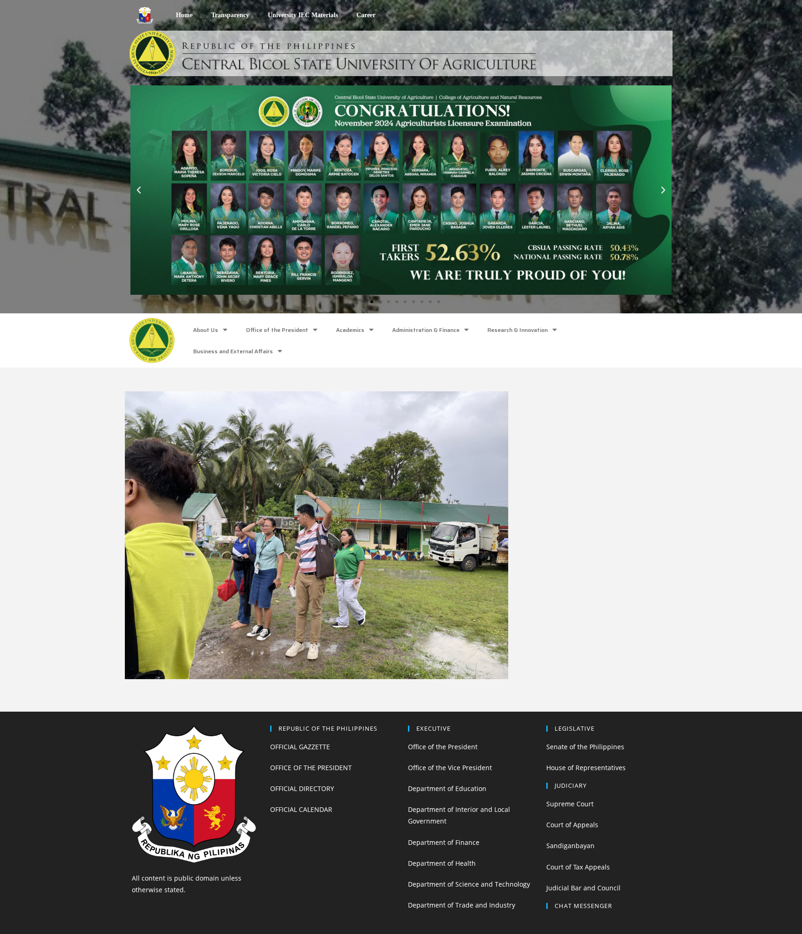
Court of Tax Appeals (578, 867)
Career (365, 15)
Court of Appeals (572, 824)
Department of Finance (443, 842)
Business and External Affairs (233, 351)
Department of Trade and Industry (461, 905)
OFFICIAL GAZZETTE (300, 746)
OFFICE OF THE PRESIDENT (311, 767)
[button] (363, 301)
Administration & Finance (425, 329)
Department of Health (442, 863)
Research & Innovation (517, 329)
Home (184, 15)
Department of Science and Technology (469, 884)
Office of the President (277, 329)
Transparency (230, 15)
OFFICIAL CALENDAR (301, 809)
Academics (350, 329)
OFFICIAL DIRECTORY (302, 788)
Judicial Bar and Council (583, 887)
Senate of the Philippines (585, 746)
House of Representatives (586, 767)
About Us (205, 329)
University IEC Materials (303, 15)
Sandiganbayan (570, 845)
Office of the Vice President (450, 767)
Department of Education (447, 788)
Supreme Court (570, 803)
